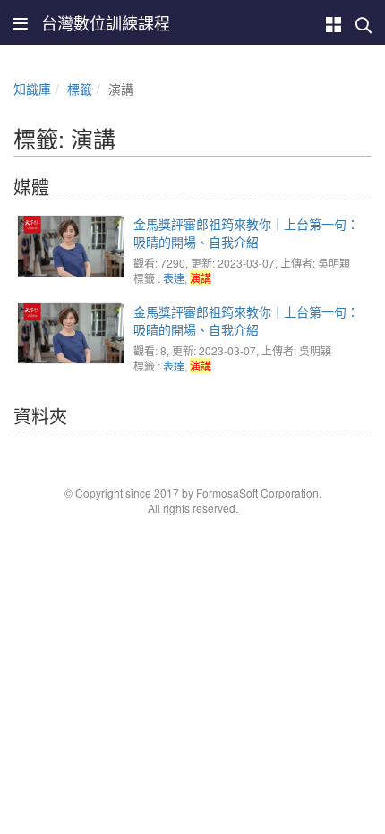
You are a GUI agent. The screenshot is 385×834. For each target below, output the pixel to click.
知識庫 (32, 89)
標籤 (79, 89)
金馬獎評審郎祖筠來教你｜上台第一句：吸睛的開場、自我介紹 (246, 233)
